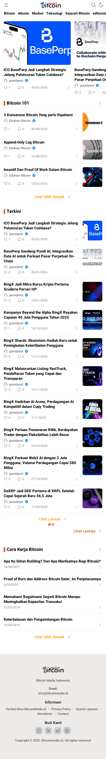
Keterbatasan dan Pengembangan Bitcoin (38, 619)
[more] (98, 103)
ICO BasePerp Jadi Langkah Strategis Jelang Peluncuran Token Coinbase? (35, 72)
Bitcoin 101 (18, 103)
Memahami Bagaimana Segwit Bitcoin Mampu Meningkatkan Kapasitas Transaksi (42, 599)
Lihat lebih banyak (49, 196)
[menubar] (6, 5)
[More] (69, 88)
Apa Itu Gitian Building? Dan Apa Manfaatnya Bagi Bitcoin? (52, 561)
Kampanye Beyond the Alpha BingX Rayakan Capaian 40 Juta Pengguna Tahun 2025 (40, 315)
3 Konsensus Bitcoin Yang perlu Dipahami (38, 114)
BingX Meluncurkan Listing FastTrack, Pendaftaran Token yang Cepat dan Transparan (35, 373)
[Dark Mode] (101, 5)
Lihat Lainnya (49, 519)
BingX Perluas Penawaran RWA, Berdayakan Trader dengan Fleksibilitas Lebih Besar (41, 432)
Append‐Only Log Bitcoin (24, 142)
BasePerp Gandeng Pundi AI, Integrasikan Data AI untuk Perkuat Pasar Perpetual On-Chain (39, 256)
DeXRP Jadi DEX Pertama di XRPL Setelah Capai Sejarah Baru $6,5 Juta (39, 493)
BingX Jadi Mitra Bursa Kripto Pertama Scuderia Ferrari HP (36, 287)
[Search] (93, 5)
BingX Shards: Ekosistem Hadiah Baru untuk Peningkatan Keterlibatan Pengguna (40, 343)
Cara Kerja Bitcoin (25, 549)
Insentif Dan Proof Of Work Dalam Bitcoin (38, 169)
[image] (92, 122)
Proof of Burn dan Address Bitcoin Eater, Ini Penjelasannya (52, 579)
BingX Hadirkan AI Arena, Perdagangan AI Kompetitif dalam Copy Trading (39, 404)
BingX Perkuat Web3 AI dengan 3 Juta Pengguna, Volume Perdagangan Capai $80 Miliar (40, 462)
